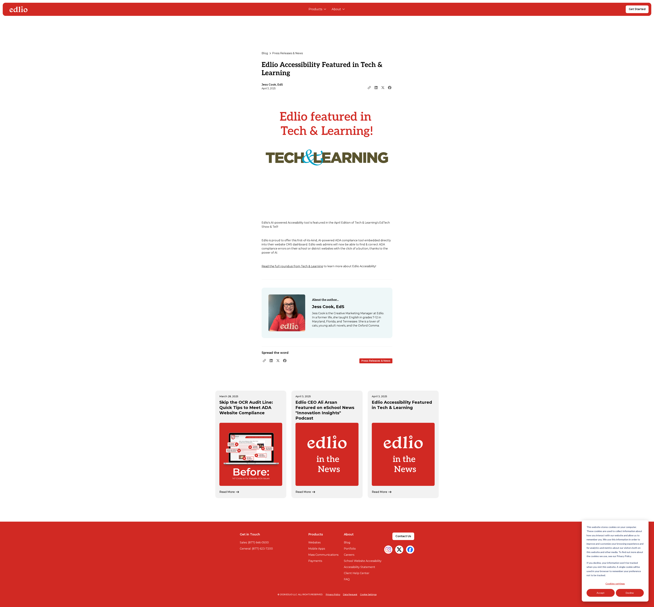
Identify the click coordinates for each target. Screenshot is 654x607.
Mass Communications (323, 554)
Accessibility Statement (359, 567)
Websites (314, 542)
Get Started (637, 9)
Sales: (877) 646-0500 (254, 542)
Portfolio (350, 548)
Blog (347, 542)
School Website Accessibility (363, 561)
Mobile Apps (316, 548)
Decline (630, 592)
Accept (600, 592)
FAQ (347, 579)
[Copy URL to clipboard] (369, 87)
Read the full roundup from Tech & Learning (292, 266)
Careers (349, 554)
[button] (317, 9)
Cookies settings (615, 583)
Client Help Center (356, 573)
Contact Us (403, 536)
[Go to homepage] (18, 9)
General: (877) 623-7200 (256, 548)
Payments (315, 561)
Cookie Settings (368, 594)
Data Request (350, 594)
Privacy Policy (333, 594)
